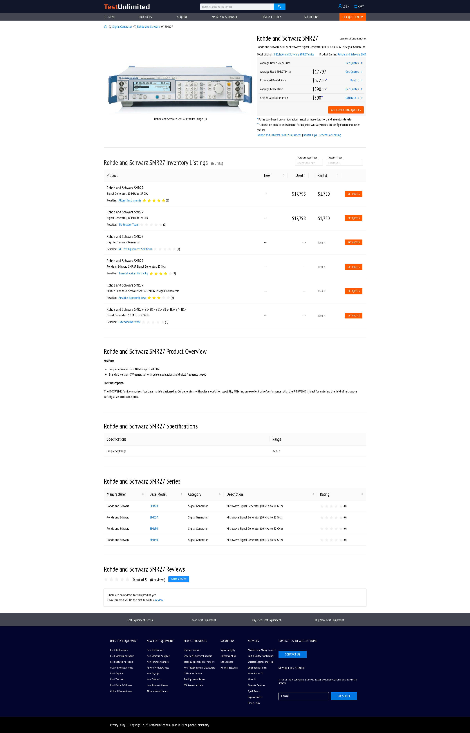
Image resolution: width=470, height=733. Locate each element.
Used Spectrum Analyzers (122, 656)
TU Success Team (128, 224)
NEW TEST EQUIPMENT (160, 641)
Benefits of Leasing (330, 135)
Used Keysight (117, 673)
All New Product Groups (158, 667)
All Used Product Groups (121, 667)
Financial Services (256, 685)
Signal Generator (122, 26)
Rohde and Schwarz (148, 26)
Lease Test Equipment (203, 620)
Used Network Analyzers (121, 661)
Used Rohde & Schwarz (121, 685)
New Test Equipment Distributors (199, 667)
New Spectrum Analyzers (158, 656)
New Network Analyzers (158, 661)
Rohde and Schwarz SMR (352, 54)
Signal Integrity (227, 650)
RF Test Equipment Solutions (135, 249)
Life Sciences (226, 661)
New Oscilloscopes (155, 650)
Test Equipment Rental (140, 620)
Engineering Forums (257, 667)
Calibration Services (193, 673)
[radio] (144, 200)
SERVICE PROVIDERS (195, 641)
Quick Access (254, 691)
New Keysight (153, 673)
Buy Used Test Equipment (266, 620)
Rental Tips (310, 135)
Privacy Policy (254, 703)
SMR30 (154, 528)
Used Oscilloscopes (119, 650)
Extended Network (129, 322)
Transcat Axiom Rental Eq (133, 273)
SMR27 (154, 517)
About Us (252, 679)
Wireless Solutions (229, 667)
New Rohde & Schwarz (157, 685)
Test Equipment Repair (194, 679)
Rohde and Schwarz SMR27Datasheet (279, 135)
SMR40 (154, 540)
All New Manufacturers (157, 691)
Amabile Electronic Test (132, 298)
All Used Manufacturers (121, 691)
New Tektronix (154, 679)
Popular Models (255, 697)
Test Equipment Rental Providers (199, 661)
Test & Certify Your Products (261, 656)
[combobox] (297, 162)
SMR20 (154, 506)
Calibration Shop (228, 656)
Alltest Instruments (130, 200)
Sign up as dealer (192, 650)
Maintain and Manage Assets (261, 650)
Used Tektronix (117, 679)
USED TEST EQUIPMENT (124, 641)
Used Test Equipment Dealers (198, 656)
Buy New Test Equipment (329, 620)
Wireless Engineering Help (260, 661)
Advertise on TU (255, 673)
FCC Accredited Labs (193, 685)
